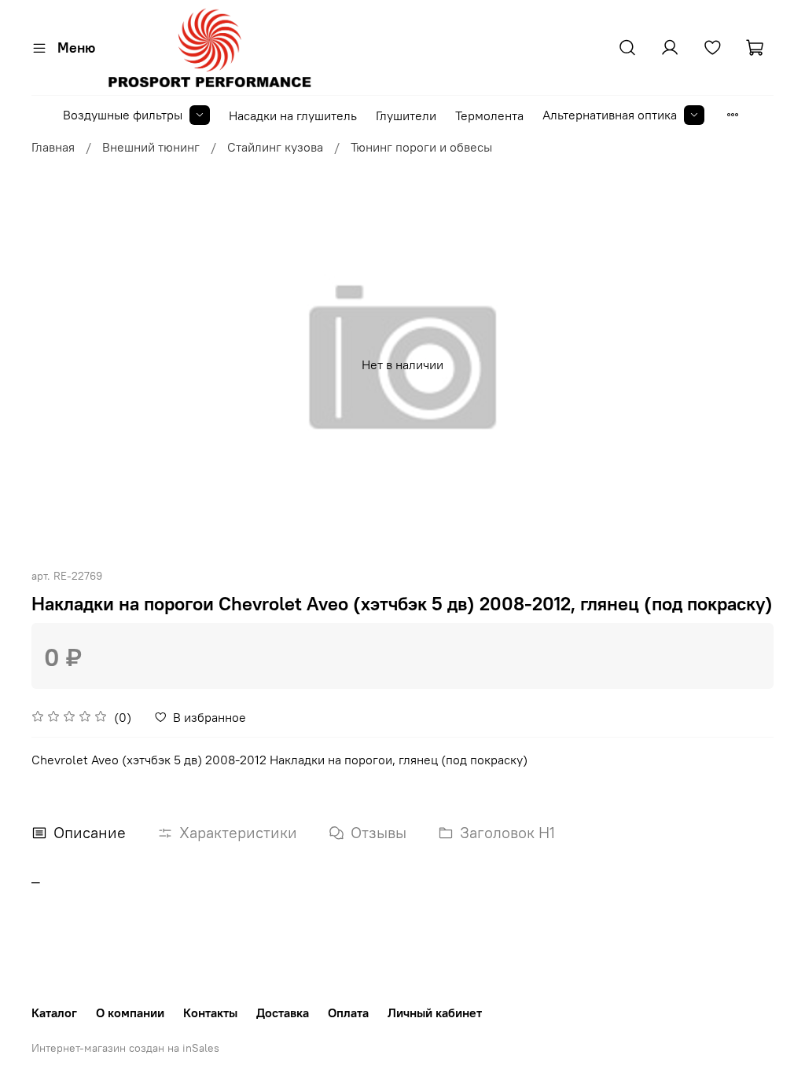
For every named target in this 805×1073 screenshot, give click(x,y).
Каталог (54, 1012)
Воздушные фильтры (122, 115)
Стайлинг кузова (275, 147)
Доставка (282, 1012)
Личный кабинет (435, 1012)
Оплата (348, 1012)
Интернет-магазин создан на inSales (125, 1048)
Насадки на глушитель (293, 115)
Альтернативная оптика (609, 115)
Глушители (406, 115)
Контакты (210, 1012)
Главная (53, 147)
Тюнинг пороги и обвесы (421, 147)
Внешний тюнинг (151, 147)
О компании (130, 1012)
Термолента (489, 115)
